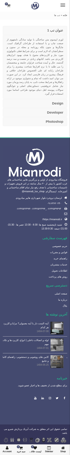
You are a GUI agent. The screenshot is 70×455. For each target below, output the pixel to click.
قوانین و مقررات (58, 252)
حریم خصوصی (59, 246)
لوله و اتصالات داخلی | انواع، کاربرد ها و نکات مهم (29, 342)
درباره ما (62, 299)
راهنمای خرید (60, 258)
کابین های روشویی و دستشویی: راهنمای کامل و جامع (28, 359)
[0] (8, 5)
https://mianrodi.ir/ (52, 219)
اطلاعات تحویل (59, 270)
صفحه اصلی (61, 293)
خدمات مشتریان (58, 264)
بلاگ (65, 306)
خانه (65, 15)
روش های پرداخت (58, 276)
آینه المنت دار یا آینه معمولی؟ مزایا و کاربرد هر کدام (29, 325)
